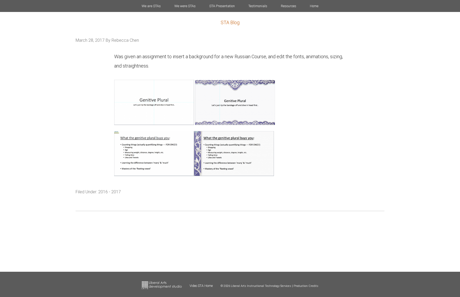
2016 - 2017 (109, 191)
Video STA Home (201, 286)
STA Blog (230, 22)
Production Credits (306, 286)
